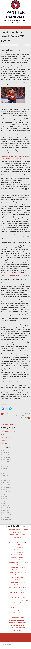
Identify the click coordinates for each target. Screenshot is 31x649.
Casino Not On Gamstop (17, 580)
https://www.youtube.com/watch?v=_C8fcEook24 (15, 275)
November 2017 (7, 514)
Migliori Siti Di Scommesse (17, 575)
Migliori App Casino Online (17, 597)
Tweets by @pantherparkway (8, 424)
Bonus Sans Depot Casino (17, 539)
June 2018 (5, 498)
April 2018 (5, 503)
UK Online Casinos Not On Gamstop (17, 562)
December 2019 (7, 457)
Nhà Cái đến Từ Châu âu (17, 607)
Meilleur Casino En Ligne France (17, 622)
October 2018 (6, 489)
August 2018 (6, 494)
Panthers (27, 45)
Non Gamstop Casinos (17, 554)
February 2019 (6, 480)
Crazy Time (17, 602)
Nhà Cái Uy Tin (17, 605)
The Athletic (4, 440)
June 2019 (5, 471)
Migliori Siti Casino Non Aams (17, 572)
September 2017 (7, 519)
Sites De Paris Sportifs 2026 (17, 610)
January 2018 (6, 510)
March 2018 (6, 505)
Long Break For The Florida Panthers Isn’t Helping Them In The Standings (23, 415)
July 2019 (5, 468)
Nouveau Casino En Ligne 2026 (17, 620)
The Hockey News (5, 437)
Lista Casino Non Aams (17, 625)
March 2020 (6, 450)
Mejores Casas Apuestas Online (17, 564)
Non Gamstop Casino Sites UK (17, 587)
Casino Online (17, 544)
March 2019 (6, 478)
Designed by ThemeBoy (6, 644)
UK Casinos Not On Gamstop (17, 542)
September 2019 (7, 464)
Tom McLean (15, 45)
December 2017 (7, 512)
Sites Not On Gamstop (17, 549)
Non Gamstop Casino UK (17, 592)
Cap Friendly (4, 443)
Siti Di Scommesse (17, 570)
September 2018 (7, 491)
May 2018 (5, 501)
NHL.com (3, 434)
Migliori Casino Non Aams (17, 534)
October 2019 (6, 461)
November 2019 (7, 459)
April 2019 (5, 475)
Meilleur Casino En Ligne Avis (17, 590)
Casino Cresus (17, 612)
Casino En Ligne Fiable (17, 557)
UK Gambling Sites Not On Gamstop (17, 529)
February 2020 (6, 452)
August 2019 (6, 466)
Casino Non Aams (17, 532)
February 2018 (6, 508)
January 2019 (6, 482)
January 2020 (6, 455)
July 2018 (5, 496)
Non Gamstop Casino (17, 577)
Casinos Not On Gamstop (17, 567)
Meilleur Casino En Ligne (17, 615)
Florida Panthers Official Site (8, 431)
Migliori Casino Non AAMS (17, 627)
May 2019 (5, 473)
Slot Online (17, 537)
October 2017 (6, 517)
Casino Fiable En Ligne (17, 617)
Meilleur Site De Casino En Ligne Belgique (17, 600)
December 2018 (7, 485)
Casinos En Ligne (17, 630)
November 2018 (7, 487)
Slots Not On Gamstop (17, 547)
